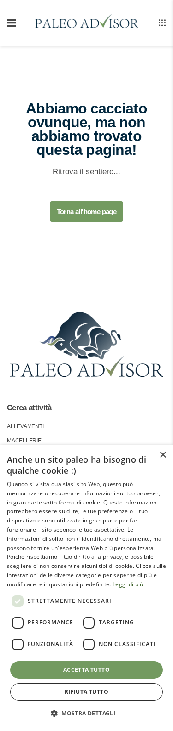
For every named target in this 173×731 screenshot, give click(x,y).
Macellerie (24, 440)
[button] (86, 713)
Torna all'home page (87, 211)
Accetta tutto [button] (86, 670)
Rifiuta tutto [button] (86, 692)
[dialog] (86, 588)
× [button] (162, 455)
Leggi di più (128, 584)
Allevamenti (25, 426)
